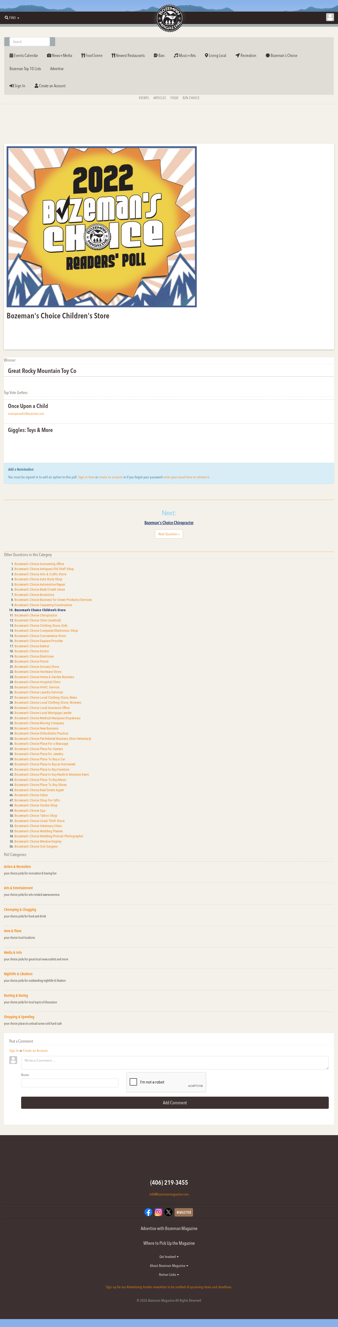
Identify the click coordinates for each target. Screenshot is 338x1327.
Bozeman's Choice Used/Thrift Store (39, 821)
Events (144, 98)
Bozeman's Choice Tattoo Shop (36, 816)
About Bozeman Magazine (168, 1265)
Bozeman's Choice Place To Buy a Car (40, 759)
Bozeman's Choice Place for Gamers (39, 749)
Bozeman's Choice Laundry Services (39, 692)
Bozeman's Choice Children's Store (40, 610)
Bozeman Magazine (169, 18)
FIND (12, 17)
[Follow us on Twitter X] (168, 1211)
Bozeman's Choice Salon (31, 795)
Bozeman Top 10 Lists (25, 68)
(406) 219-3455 (169, 1182)
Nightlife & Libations (18, 973)
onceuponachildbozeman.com (26, 413)
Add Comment (175, 1103)
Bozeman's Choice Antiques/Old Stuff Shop (44, 569)
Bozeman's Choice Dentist (32, 646)
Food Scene (93, 55)
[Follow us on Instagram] (158, 1211)
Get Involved (168, 1256)
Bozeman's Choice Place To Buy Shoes (41, 785)
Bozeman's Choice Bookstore (34, 595)
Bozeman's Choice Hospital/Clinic (37, 682)
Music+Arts (187, 55)
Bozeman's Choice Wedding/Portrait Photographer (49, 836)
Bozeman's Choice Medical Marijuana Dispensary (47, 718)
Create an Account (51, 85)
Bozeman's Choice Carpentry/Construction (43, 605)
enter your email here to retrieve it (186, 477)
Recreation (248, 55)
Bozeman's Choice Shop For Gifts (37, 800)
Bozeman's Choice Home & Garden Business (44, 677)
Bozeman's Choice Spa (30, 811)
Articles (159, 98)
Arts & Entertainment (18, 888)
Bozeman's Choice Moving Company (39, 723)
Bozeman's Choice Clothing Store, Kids (41, 626)
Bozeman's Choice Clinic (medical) (38, 620)
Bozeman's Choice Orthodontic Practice (41, 733)
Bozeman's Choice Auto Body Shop (38, 579)
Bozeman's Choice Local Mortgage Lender (43, 713)
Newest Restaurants (130, 55)
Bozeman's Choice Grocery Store (37, 667)
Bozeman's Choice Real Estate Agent (39, 790)
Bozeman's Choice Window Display (38, 841)
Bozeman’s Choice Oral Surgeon (36, 846)
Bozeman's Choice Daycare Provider (39, 641)
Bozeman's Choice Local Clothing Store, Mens (46, 697)
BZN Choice (191, 98)
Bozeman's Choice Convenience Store (40, 636)
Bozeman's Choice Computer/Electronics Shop (46, 631)
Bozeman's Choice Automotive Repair (40, 584)
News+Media (61, 55)
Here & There (12, 931)
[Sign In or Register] (330, 17)
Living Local (217, 55)
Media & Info (13, 952)
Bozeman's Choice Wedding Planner (39, 831)
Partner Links (168, 1274)
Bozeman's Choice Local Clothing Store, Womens (48, 702)
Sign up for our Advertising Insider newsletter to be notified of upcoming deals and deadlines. (169, 1287)
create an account (111, 477)
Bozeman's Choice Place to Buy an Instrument (45, 764)
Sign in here (86, 477)
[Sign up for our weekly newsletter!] (184, 1211)
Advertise (57, 68)
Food (175, 98)
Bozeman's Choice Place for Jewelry (39, 754)
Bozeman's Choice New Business (37, 728)
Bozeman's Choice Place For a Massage (41, 744)
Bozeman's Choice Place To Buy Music (40, 780)
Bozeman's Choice (283, 55)
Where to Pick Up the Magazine (169, 1243)
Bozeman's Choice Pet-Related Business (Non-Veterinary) (53, 739)
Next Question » (169, 534)
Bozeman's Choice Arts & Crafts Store (40, 574)
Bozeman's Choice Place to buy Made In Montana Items (52, 774)
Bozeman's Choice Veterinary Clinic (38, 826)
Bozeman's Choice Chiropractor (169, 522)
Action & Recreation (17, 866)
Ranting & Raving (16, 995)
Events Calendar (25, 55)
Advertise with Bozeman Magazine (169, 1228)
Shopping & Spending (19, 1016)
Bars (161, 55)
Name (25, 1075)
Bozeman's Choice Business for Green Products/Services (53, 600)
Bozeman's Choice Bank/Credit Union (40, 589)
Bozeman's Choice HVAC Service (37, 687)
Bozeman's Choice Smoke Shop (36, 805)
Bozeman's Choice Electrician (34, 656)
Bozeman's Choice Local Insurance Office (42, 708)
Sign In (19, 85)
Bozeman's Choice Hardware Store (38, 672)
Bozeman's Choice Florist (32, 661)
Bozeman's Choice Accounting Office (39, 564)
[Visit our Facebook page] (148, 1211)
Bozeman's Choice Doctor (32, 651)
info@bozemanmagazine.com (169, 1194)
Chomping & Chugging (20, 909)
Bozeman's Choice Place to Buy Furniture (42, 769)
